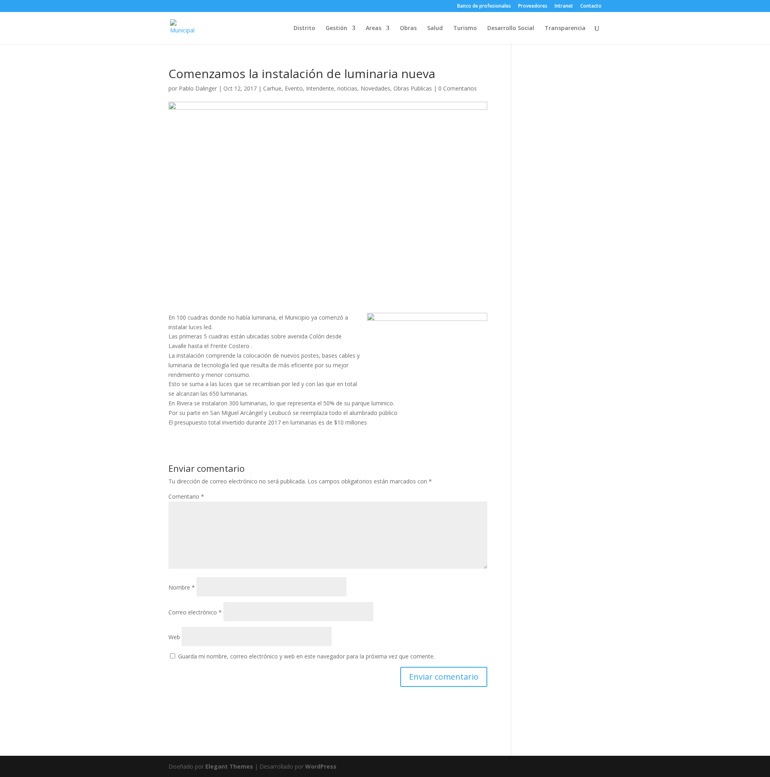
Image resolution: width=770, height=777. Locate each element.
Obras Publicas (412, 88)
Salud (435, 28)
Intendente (320, 88)
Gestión (336, 28)
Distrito (304, 28)
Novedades (375, 88)
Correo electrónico (195, 612)
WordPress (320, 766)
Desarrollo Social (510, 28)
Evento (294, 88)
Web (174, 637)
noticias (347, 88)
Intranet (564, 6)
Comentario (186, 496)
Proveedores (532, 6)
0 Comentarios (457, 88)
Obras (408, 28)
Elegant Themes (229, 766)
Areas (373, 28)
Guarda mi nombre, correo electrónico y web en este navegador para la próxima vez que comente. (306, 656)
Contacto (591, 6)
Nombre (181, 587)
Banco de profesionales (484, 6)
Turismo (465, 28)
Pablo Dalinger (198, 88)
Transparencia (565, 28)
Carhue (272, 88)
